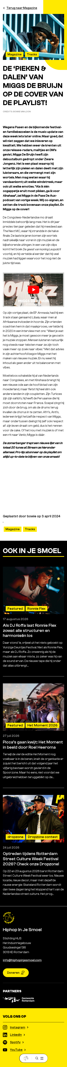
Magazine (15, 54)
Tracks (32, 54)
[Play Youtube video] (33, 289)
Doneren (13, 972)
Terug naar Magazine (21, 8)
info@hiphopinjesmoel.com (22, 960)
